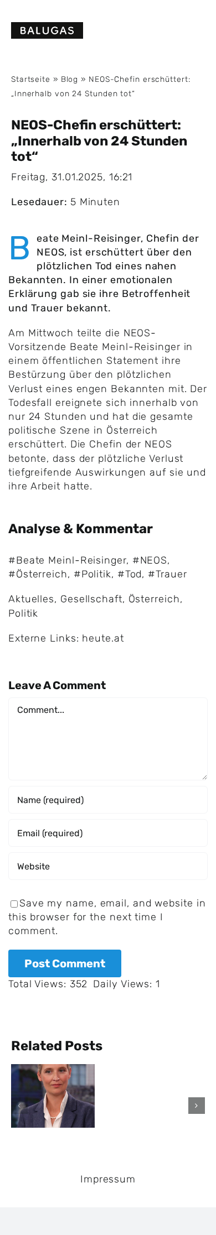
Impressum (108, 1179)
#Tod (129, 574)
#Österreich (38, 574)
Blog (70, 79)
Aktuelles (31, 599)
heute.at (103, 638)
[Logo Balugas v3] (47, 27)
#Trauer (167, 574)
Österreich (154, 599)
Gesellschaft (91, 599)
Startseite (30, 79)
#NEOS (150, 560)
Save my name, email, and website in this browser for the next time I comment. (107, 917)
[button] (19, 1105)
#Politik (92, 574)
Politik (23, 613)
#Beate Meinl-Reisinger (67, 560)
